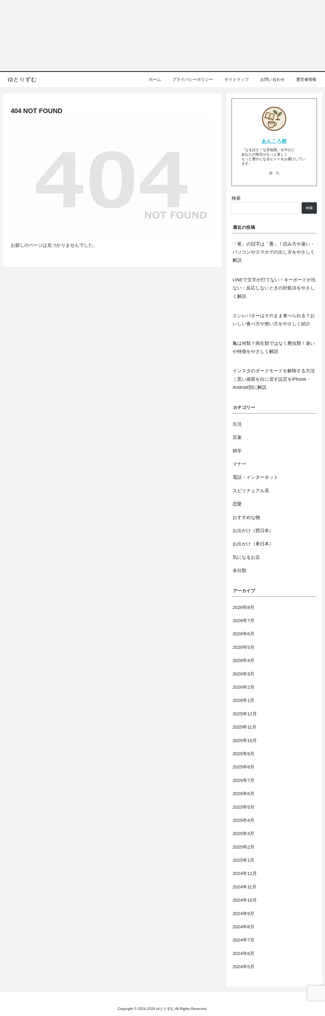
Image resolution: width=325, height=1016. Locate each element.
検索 (236, 198)
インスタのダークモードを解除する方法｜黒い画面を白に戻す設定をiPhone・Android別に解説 (274, 379)
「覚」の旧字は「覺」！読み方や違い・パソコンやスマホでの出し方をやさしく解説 (274, 252)
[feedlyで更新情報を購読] (270, 173)
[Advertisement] (152, 35)
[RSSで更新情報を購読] (277, 173)
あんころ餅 (274, 141)
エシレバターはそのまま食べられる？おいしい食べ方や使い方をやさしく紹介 (274, 319)
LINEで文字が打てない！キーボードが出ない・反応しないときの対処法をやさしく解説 (274, 288)
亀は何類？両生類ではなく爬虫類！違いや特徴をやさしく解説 (274, 347)
